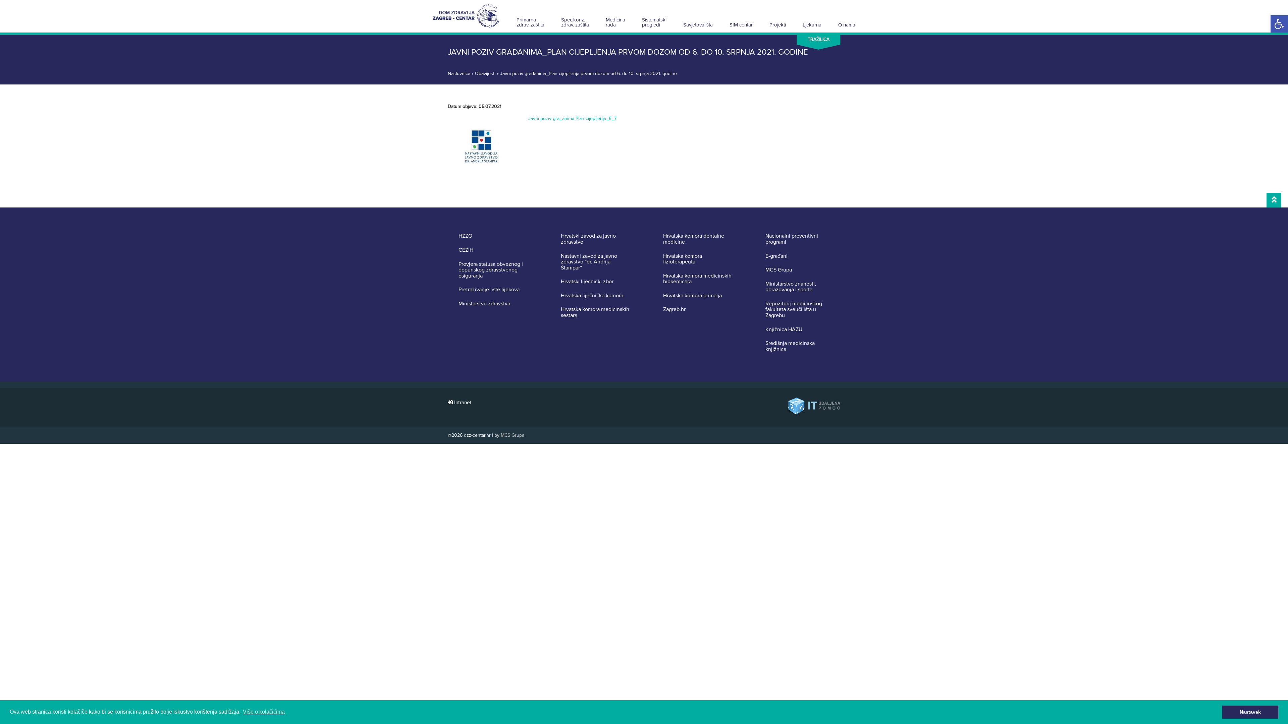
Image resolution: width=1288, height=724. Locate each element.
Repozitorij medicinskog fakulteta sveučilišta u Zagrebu (793, 310)
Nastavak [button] (1250, 712)
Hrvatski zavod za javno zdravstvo (588, 239)
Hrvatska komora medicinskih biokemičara (697, 279)
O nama (846, 25)
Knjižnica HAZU (783, 330)
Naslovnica (459, 73)
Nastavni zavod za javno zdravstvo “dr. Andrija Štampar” (589, 262)
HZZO (465, 236)
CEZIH (466, 250)
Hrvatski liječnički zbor (587, 282)
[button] (1279, 24)
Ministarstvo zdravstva (484, 304)
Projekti (777, 25)
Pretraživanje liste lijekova (489, 290)
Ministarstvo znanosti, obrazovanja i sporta (790, 287)
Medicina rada (615, 22)
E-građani (776, 256)
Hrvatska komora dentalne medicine (693, 239)
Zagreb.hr (674, 310)
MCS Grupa (778, 270)
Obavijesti (485, 73)
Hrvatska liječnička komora (592, 296)
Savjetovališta (698, 25)
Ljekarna (812, 25)
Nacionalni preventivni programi (791, 239)
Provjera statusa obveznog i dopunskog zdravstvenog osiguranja (491, 270)
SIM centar (741, 25)
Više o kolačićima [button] (264, 712)
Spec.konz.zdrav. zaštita (575, 22)
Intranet (462, 403)
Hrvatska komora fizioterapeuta (682, 259)
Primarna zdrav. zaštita (530, 22)
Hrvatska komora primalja (692, 296)
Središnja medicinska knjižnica (790, 346)
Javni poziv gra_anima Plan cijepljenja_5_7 (572, 118)
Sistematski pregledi (654, 22)
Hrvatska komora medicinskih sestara (595, 312)
